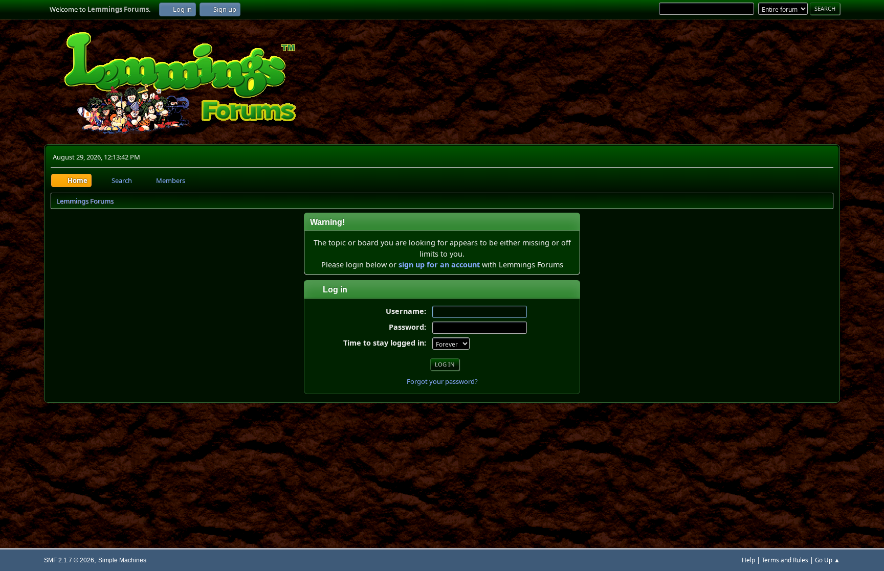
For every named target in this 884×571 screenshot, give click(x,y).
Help (748, 560)
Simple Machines (122, 560)
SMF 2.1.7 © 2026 (69, 560)
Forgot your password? (442, 381)
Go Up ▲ (827, 560)
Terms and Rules (785, 560)
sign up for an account (439, 264)
